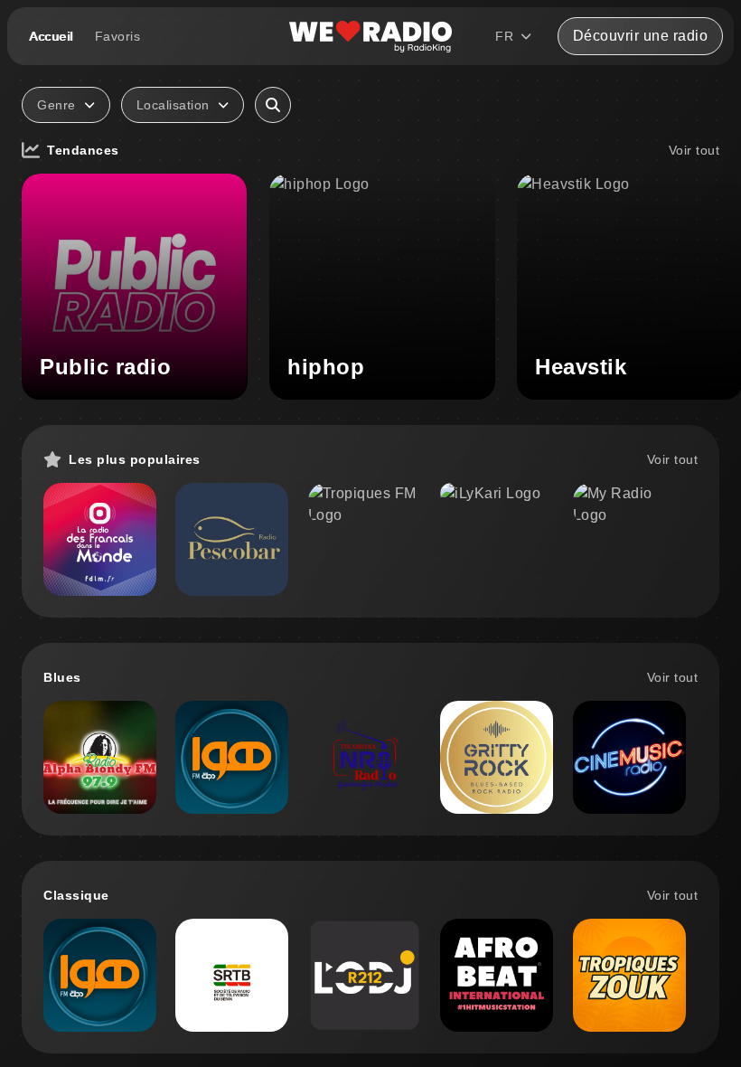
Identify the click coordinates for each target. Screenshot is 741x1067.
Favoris (118, 36)
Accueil (51, 36)
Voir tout (694, 150)
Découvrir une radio (640, 35)
